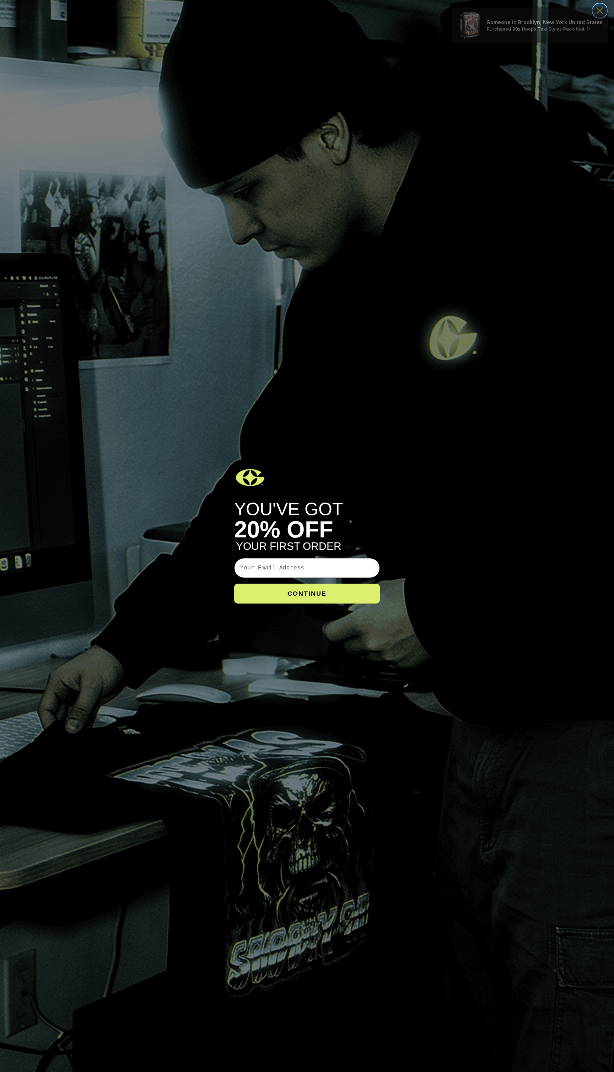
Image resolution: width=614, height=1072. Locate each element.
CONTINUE (307, 593)
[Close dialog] (600, 11)
